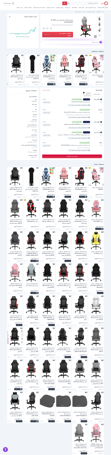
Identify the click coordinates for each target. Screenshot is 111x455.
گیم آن (100, 110)
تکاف (100, 143)
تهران (101, 102)
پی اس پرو (97, 132)
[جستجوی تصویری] (68, 3)
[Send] (101, 42)
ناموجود (44, 99)
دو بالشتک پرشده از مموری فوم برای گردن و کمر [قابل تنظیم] (78, 114)
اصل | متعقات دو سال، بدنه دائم (83, 147)
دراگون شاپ (97, 99)
